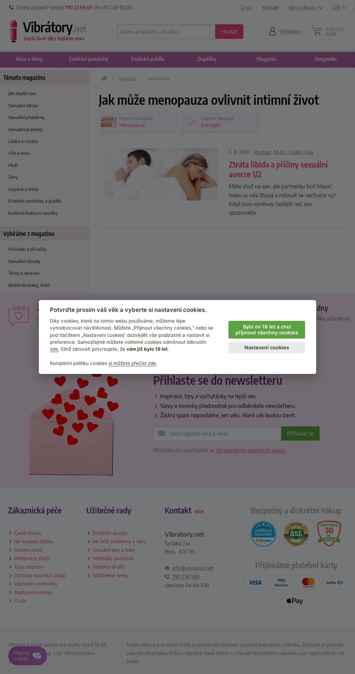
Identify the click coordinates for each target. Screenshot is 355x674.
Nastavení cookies (266, 347)
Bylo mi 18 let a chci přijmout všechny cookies (266, 329)
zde (54, 349)
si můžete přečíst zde (132, 363)
